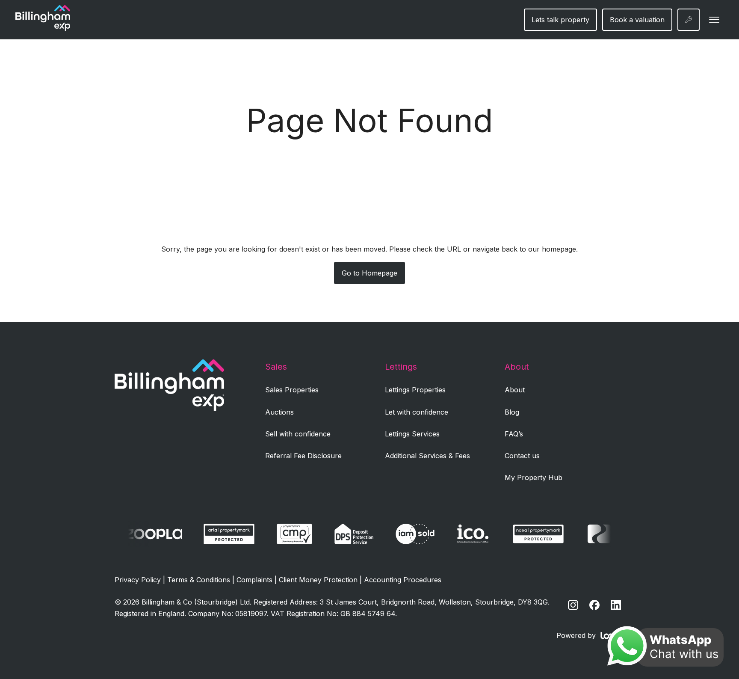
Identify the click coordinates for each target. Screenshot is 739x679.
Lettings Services (412, 434)
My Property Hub (533, 477)
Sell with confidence (298, 434)
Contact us (522, 455)
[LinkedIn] (615, 605)
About (515, 389)
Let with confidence (416, 412)
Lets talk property (560, 19)
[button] (714, 19)
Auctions (279, 412)
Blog (512, 412)
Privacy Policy (138, 579)
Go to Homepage (369, 273)
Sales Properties (292, 389)
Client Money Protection (318, 579)
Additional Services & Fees (427, 455)
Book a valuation (637, 19)
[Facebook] (594, 605)
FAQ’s (514, 434)
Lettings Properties (415, 389)
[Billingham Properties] (169, 408)
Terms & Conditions (198, 579)
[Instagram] (573, 605)
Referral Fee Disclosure (303, 455)
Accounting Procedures (402, 579)
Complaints (254, 579)
